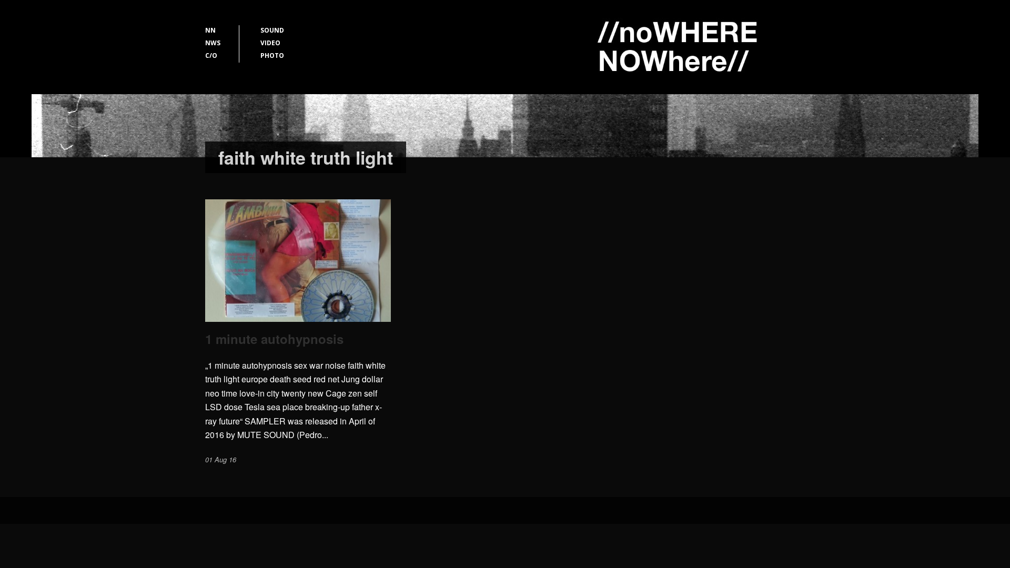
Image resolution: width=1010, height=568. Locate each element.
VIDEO (270, 42)
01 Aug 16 (220, 459)
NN (210, 30)
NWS (212, 42)
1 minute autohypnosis (274, 339)
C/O (211, 55)
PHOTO (272, 55)
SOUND (272, 30)
